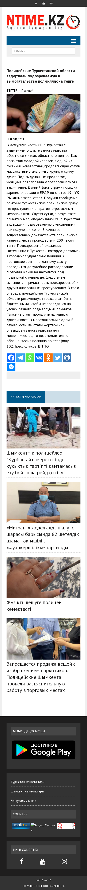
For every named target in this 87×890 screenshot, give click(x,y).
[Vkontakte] (39, 357)
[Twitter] (57, 357)
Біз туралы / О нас (23, 801)
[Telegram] (20, 357)
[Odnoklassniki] (48, 357)
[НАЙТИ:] (43, 50)
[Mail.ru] (67, 357)
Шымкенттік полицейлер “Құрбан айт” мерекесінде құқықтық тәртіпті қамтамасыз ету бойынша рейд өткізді (41, 463)
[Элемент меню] (36, 3)
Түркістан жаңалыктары (28, 782)
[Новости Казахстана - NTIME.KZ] (43, 21)
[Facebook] (11, 357)
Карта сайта (43, 879)
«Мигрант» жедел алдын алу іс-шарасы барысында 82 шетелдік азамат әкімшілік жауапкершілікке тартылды (43, 537)
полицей (27, 91)
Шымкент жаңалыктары (27, 791)
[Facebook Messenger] (11, 367)
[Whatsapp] (30, 357)
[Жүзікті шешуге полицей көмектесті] (43, 577)
